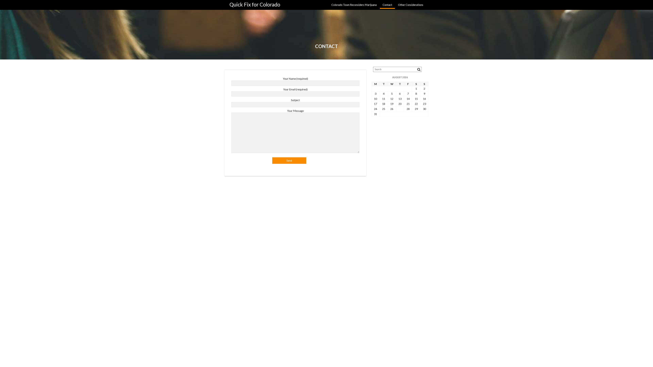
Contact (387, 4)
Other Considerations (410, 4)
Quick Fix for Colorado (255, 4)
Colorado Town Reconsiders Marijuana (354, 4)
